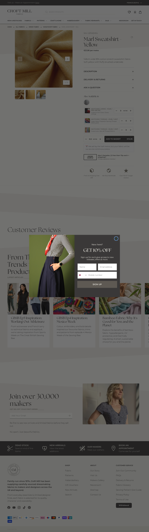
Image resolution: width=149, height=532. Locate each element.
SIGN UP (97, 284)
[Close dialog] (116, 238)
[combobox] (82, 275)
